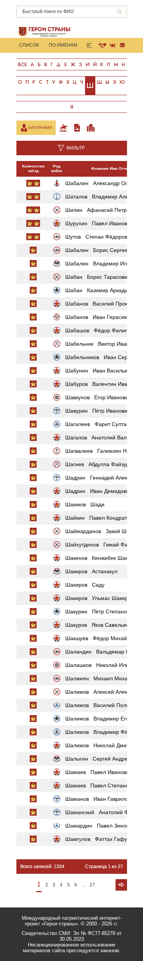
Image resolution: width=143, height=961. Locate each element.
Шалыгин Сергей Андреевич (102, 759)
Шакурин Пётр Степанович (100, 611)
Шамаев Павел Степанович (101, 785)
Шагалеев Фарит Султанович (103, 424)
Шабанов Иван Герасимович (102, 317)
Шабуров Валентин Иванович (103, 384)
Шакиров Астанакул (91, 571)
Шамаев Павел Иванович (98, 772)
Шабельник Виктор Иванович (103, 344)
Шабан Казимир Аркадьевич (102, 290)
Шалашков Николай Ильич (99, 665)
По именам (63, 45)
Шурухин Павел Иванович (99, 223)
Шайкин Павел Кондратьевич (103, 518)
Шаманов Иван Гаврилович (101, 799)
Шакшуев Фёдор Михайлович (103, 638)
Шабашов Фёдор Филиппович (104, 330)
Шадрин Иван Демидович (98, 491)
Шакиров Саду (84, 585)
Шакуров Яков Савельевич (100, 625)
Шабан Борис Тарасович (97, 277)
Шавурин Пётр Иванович (97, 411)
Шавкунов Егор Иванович (98, 397)
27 (92, 885)
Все (22, 64)
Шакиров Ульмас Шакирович (102, 598)
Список (29, 45)
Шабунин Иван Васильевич (100, 370)
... (83, 885)
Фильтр (75, 148)
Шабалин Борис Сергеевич (100, 250)
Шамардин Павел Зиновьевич (104, 826)
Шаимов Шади (84, 504)
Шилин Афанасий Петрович (101, 210)
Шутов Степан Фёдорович (99, 237)
